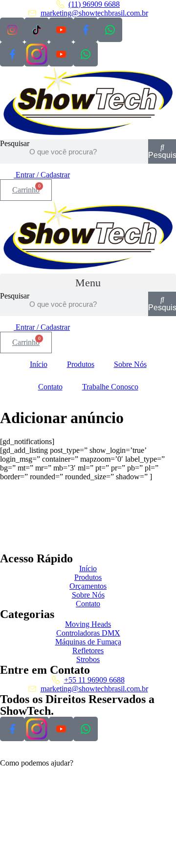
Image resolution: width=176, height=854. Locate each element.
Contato (50, 387)
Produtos (80, 364)
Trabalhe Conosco (110, 387)
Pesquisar (14, 143)
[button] (88, 283)
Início (38, 364)
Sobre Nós (130, 364)
